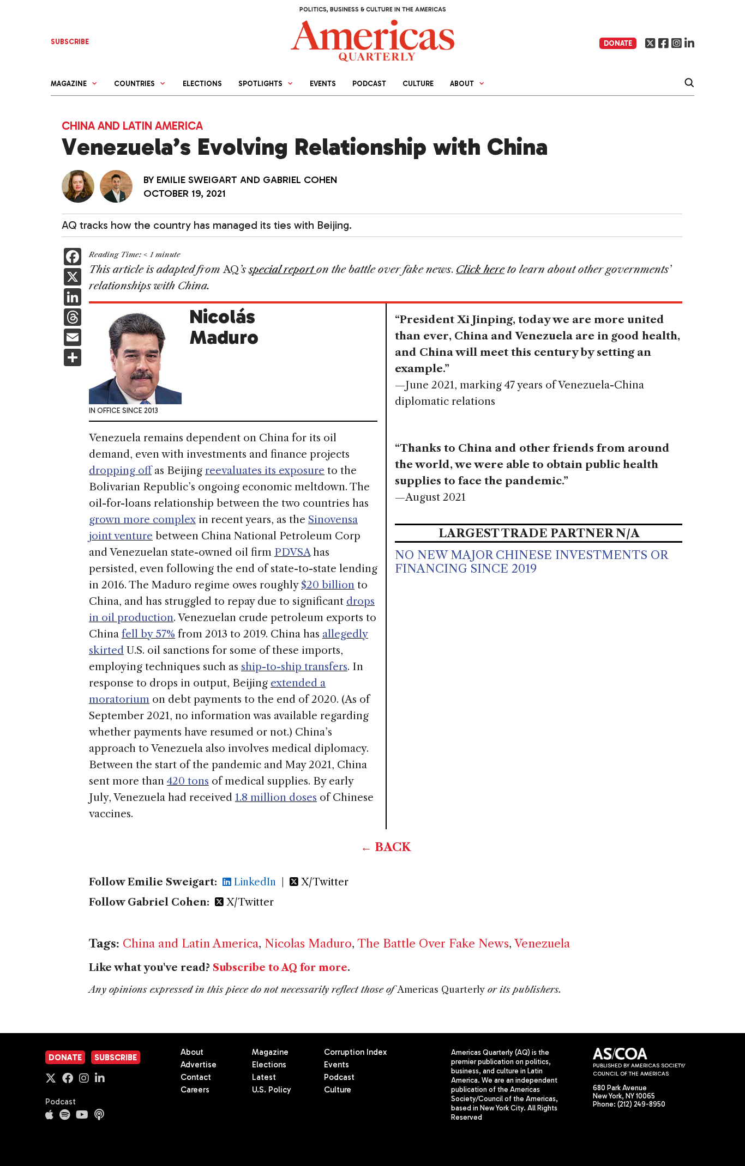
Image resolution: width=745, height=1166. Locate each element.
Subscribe (115, 1057)
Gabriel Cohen (300, 180)
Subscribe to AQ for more (280, 968)
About (192, 1052)
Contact (196, 1077)
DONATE (618, 43)
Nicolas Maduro (308, 943)
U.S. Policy (271, 1090)
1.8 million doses (276, 797)
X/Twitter (323, 882)
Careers (195, 1090)
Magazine (270, 1052)
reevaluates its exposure (265, 470)
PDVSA (292, 552)
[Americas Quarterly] (372, 39)
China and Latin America (132, 125)
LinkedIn (253, 882)
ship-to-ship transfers (294, 666)
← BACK (386, 847)
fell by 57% (148, 634)
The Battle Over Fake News (433, 943)
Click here (480, 269)
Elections (202, 84)
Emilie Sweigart (197, 180)
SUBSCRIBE (70, 42)
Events (323, 84)
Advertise (199, 1065)
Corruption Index (355, 1052)
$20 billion (328, 585)
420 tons (188, 781)
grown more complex (142, 519)
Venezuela (542, 943)
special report (282, 269)
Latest (264, 1077)
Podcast (369, 84)
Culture (418, 84)
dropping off (120, 470)
